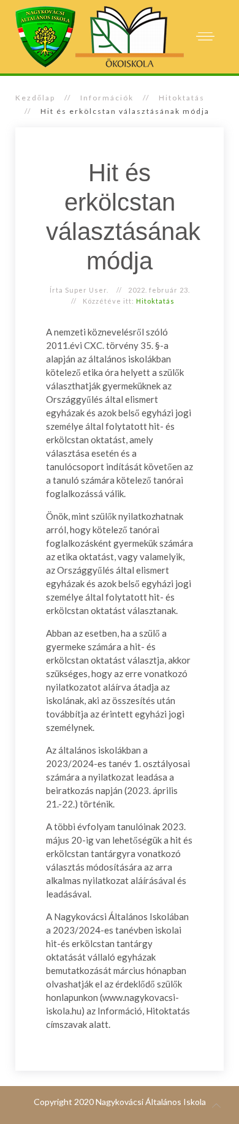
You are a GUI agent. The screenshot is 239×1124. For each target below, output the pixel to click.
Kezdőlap (35, 97)
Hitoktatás (182, 97)
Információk (107, 97)
